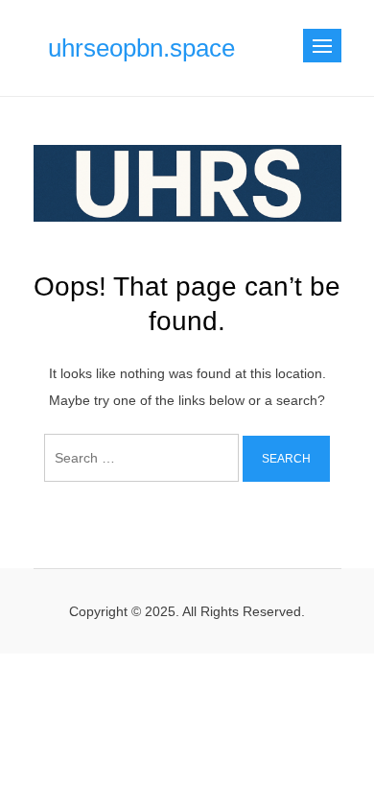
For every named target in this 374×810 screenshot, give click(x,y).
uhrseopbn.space (141, 48)
